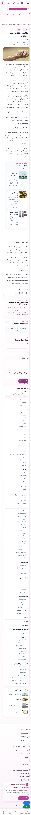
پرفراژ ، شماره (23, 412)
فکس (24, 571)
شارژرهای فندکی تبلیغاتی (20, 683)
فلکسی (24, 443)
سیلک (24, 435)
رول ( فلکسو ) (22, 426)
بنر (25, 583)
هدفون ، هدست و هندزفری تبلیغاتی (17, 678)
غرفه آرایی (23, 602)
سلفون (24, 423)
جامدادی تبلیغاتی (22, 654)
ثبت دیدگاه (22, 381)
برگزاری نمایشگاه (22, 607)
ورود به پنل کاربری (23, 764)
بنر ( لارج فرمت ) (22, 429)
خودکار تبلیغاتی (22, 640)
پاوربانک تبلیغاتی (22, 667)
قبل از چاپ (19, 24)
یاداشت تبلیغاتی (22, 648)
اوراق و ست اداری (22, 516)
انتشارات (24, 402)
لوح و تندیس (23, 533)
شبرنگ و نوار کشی (21, 535)
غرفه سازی (23, 605)
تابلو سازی (23, 589)
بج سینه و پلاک (22, 530)
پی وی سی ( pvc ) (21, 446)
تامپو (25, 448)
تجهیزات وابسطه (22, 599)
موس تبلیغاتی (23, 672)
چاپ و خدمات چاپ (23, 754)
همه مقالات (24, 169)
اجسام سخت (23, 460)
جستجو (17, 9)
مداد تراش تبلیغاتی (21, 656)
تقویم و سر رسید (22, 519)
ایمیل (26, 351)
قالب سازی (23, 486)
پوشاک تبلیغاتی (24, 737)
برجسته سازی (22, 484)
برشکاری (24, 506)
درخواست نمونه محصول (22, 750)
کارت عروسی (23, 524)
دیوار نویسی (23, 592)
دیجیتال (24, 421)
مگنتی (24, 457)
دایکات (24, 489)
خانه (29, 24)
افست (24, 418)
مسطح (24, 415)
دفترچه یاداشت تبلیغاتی (20, 645)
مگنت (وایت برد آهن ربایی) (19, 549)
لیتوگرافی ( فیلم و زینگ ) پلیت (18, 394)
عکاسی (24, 397)
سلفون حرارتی (22, 472)
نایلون (24, 451)
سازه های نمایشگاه (21, 610)
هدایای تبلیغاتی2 (22, 555)
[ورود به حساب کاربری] (2, 3)
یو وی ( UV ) (23, 478)
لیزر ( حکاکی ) (22, 440)
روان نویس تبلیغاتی (21, 643)
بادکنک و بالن (23, 544)
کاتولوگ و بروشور (22, 513)
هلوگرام (24, 465)
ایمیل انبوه (23, 573)
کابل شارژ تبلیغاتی (22, 675)
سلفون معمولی (22, 475)
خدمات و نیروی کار (21, 613)
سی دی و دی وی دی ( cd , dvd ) (18, 454)
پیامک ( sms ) (22, 565)
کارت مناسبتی (23, 522)
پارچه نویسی (23, 538)
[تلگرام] (26, 293)
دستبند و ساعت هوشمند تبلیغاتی (18, 680)
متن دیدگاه (25, 358)
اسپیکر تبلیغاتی (22, 669)
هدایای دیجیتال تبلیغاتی (22, 730)
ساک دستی (23, 558)
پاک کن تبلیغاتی (22, 651)
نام (27, 343)
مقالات (24, 24)
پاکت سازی (23, 498)
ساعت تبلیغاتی (24, 733)
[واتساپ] (22, 293)
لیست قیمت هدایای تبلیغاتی (20, 746)
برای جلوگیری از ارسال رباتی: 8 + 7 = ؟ (18, 373)
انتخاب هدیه (22, 798)
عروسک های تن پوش (21, 547)
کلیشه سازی (23, 405)
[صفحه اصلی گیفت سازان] (20, 784)
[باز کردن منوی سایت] (28, 3)
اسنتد (24, 581)
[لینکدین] (19, 293)
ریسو (25, 437)
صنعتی (24, 432)
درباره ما (26, 761)
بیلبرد (24, 586)
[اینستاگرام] (28, 780)
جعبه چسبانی (23, 500)
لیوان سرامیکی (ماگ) (21, 552)
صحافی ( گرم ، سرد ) (21, 503)
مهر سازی (24, 527)
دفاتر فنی (24, 541)
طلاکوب (24, 481)
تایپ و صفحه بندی (21, 399)
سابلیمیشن (23, 462)
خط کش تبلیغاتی (22, 659)
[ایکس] (15, 293)
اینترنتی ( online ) (21, 568)
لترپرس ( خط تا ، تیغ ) (20, 495)
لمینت (24, 492)
